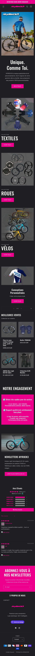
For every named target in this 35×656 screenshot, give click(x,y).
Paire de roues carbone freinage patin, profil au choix (8, 342)
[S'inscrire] (30, 587)
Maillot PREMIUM (25, 340)
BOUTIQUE (17, 86)
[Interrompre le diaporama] (32, 308)
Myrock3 (12, 652)
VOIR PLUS (17, 301)
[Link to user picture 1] (5, 535)
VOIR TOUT (7, 145)
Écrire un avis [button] (17, 510)
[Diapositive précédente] (14, 308)
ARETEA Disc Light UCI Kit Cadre (8, 372)
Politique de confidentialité (22, 652)
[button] (3, 6)
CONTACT (6, 600)
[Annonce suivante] (32, 2)
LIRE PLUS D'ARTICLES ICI (15, 474)
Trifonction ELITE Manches (25, 372)
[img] (5, 521)
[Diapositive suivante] (21, 308)
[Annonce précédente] (3, 2)
